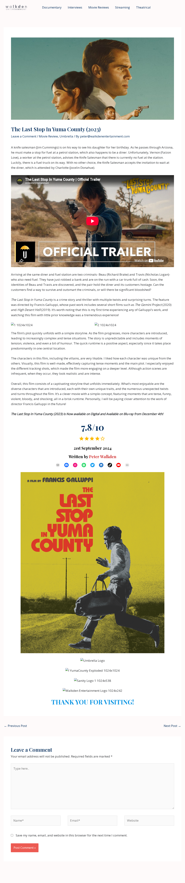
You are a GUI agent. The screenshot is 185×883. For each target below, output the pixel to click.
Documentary (52, 7)
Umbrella (66, 136)
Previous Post (15, 726)
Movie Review (48, 136)
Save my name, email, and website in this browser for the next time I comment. (71, 835)
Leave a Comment (23, 136)
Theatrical (143, 7)
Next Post (172, 726)
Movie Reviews (98, 7)
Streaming (122, 7)
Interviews (75, 7)
